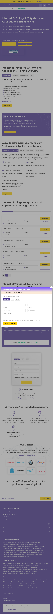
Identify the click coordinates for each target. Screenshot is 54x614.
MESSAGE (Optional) (7, 313)
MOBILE (5, 307)
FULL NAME (5, 302)
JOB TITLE (29, 307)
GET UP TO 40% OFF (10, 324)
